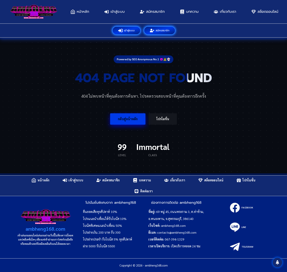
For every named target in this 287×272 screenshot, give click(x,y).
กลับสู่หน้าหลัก (128, 119)
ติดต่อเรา (146, 191)
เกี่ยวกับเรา (228, 11)
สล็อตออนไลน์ (268, 11)
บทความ (192, 11)
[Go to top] (277, 262)
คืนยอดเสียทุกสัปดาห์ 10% (100, 212)
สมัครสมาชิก (155, 11)
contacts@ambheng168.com (176, 232)
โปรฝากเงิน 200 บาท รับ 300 (101, 232)
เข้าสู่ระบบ (118, 11)
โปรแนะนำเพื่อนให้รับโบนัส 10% (105, 219)
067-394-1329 (174, 239)
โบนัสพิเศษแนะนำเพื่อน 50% (102, 225)
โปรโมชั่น (162, 119)
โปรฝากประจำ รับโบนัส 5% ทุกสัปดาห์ (107, 239)
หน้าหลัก (83, 11)
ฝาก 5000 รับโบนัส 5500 (99, 246)
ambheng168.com (45, 228)
